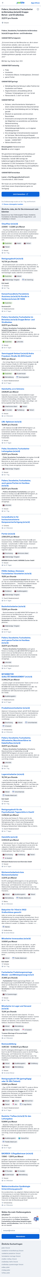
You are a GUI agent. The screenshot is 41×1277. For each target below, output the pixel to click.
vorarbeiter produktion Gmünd (11, 1253)
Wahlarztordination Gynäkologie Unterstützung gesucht (16, 1187)
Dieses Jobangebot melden (13, 204)
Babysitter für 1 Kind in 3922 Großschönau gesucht (14, 911)
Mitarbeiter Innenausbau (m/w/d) (16, 939)
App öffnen (35, 3)
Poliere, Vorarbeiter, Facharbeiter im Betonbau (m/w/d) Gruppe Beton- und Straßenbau (18, 319)
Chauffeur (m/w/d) (10, 224)
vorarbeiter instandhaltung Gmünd (12, 1250)
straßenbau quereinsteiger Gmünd (12, 1264)
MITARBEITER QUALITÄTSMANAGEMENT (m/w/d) (17, 675)
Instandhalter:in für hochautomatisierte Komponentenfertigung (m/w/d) (16, 519)
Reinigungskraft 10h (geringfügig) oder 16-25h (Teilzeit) (16, 1080)
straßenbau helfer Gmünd (10, 1262)
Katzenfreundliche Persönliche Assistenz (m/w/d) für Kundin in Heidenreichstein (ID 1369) (15, 296)
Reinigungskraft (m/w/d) (12, 259)
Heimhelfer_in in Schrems (13, 389)
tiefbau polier (6, 1273)
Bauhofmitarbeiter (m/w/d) (13, 606)
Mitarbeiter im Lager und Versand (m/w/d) (16, 1007)
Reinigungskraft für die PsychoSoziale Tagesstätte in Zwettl (18, 810)
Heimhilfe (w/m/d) (10, 837)
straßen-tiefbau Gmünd (9, 1259)
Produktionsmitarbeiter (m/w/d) (16, 708)
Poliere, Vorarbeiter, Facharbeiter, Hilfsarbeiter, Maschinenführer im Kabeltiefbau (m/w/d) (16, 740)
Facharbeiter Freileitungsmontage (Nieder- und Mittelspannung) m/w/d (18, 973)
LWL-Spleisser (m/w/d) (11, 422)
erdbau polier (6, 1267)
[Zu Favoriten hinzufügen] (38, 9)
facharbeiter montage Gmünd (11, 1256)
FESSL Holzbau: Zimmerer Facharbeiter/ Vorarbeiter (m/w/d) (16, 572)
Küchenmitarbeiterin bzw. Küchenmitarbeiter (13, 873)
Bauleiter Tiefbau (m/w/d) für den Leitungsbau (16, 1117)
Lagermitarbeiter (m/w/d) (13, 774)
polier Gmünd (6, 1248)
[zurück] (3, 3)
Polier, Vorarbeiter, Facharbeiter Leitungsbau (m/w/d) (15, 450)
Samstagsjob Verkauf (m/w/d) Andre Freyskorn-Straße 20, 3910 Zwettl (18, 354)
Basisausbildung (9, 1044)
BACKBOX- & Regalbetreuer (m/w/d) (17, 1153)
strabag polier (6, 1270)
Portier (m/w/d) (8, 534)
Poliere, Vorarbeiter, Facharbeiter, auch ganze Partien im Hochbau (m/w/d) (16, 483)
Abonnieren (20, 1236)
